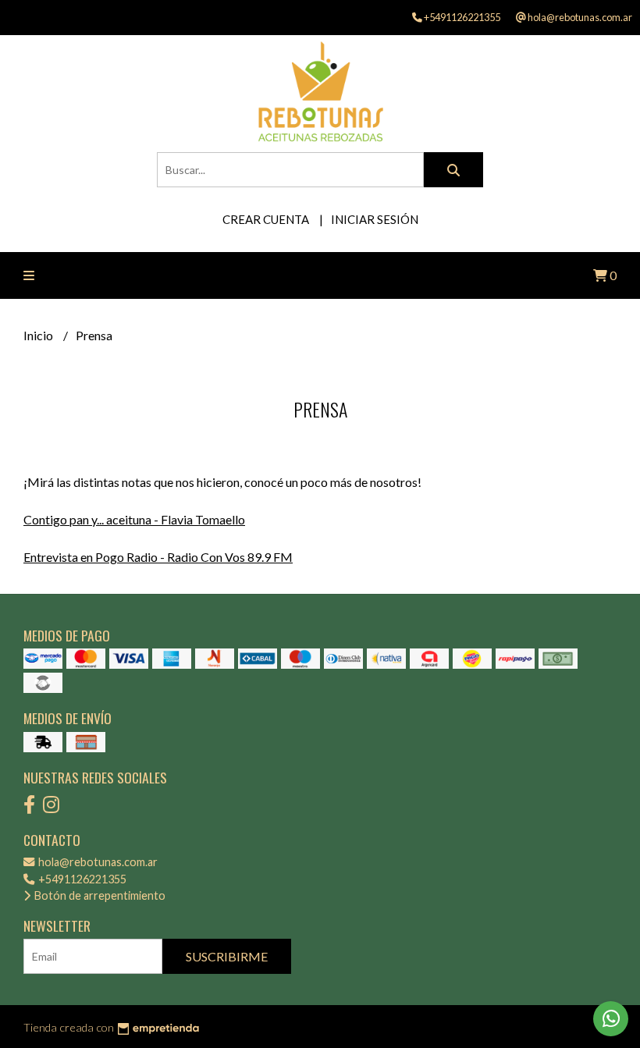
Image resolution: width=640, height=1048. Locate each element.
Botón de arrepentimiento (98, 895)
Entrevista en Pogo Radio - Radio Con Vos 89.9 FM (158, 556)
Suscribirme (227, 956)
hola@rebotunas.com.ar (97, 862)
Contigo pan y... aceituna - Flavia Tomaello (134, 519)
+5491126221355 (81, 879)
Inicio (39, 335)
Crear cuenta (265, 219)
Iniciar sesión (374, 219)
